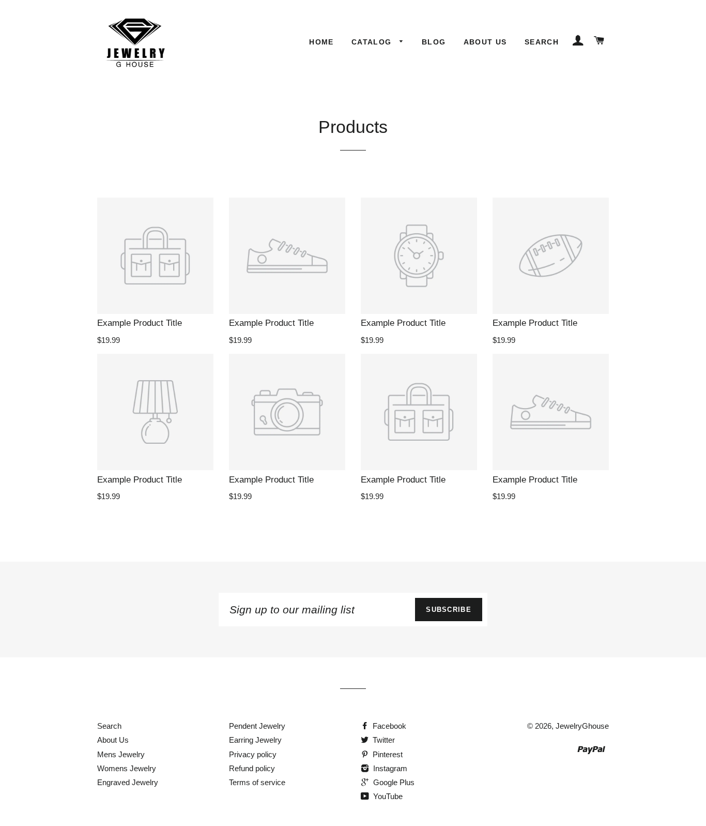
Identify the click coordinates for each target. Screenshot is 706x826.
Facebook (388, 726)
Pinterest (387, 754)
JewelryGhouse (582, 726)
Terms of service (257, 782)
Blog (434, 42)
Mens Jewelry (121, 754)
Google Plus (393, 782)
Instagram (389, 768)
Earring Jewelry (255, 739)
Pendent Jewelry (257, 726)
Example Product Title (139, 323)
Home (321, 42)
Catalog (372, 42)
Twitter (383, 739)
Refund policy (252, 768)
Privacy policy (253, 754)
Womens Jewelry (126, 768)
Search (542, 42)
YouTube (387, 796)
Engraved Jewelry (127, 782)
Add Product (283, 383)
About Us (485, 42)
